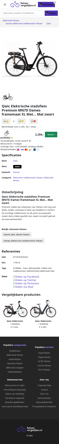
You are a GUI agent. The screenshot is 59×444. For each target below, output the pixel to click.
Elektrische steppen (14, 367)
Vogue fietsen (44, 357)
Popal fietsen (44, 353)
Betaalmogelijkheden (14, 402)
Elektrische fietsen (15, 355)
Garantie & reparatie (14, 398)
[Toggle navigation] (5, 4)
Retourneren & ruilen (14, 385)
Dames (16, 172)
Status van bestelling (14, 394)
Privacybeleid (38, 406)
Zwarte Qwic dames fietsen (17, 234)
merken (49, 347)
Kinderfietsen (15, 359)
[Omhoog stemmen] (6, 121)
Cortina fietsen (44, 365)
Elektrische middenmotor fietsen (28, 177)
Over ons (44, 394)
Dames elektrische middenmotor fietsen (23, 240)
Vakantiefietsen (15, 372)
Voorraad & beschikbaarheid (15, 406)
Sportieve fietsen (14, 363)
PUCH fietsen (44, 369)
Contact (44, 389)
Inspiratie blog (44, 385)
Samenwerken (44, 398)
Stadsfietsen (14, 351)
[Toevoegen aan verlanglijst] (33, 121)
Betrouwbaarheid (44, 402)
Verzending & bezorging (15, 389)
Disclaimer (51, 406)
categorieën (20, 345)
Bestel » (51, 134)
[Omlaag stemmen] (21, 121)
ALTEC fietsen (44, 361)
